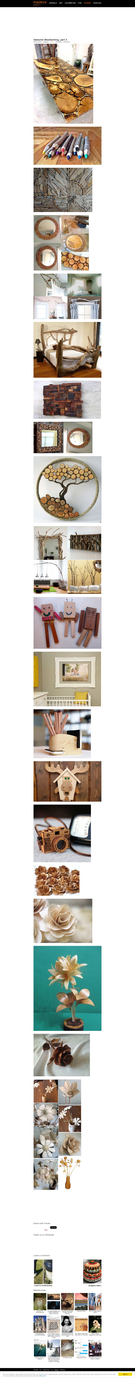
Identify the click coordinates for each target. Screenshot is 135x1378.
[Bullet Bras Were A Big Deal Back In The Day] (67, 1332)
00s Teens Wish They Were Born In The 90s (81, 1334)
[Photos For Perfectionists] (40, 1309)
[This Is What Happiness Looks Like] (95, 1332)
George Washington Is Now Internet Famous (67, 1312)
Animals (53, 3)
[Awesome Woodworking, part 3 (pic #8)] (63, 452)
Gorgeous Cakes (94, 1285)
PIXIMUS (40, 2)
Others (87, 3)
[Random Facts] (81, 1309)
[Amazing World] (67, 1356)
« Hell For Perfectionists (43, 1285)
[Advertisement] (67, 23)
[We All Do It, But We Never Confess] (95, 1356)
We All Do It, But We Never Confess (95, 1358)
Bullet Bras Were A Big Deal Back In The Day (67, 1335)
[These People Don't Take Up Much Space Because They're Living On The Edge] (53, 1356)
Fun (80, 3)
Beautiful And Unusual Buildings (40, 1334)
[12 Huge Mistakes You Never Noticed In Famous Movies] (53, 1309)
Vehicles (97, 3)
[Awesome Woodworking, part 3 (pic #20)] (57, 1189)
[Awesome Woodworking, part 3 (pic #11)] (67, 648)
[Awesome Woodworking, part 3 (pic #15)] (62, 861)
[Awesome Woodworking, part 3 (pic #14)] (67, 801)
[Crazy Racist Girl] (81, 1356)
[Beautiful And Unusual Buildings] (40, 1332)
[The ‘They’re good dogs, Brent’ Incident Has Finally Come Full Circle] (53, 1332)
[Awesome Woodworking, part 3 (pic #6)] (67, 377)
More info (42, 1376)
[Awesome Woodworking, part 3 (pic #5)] (67, 318)
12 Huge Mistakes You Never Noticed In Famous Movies (53, 1312)
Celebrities (70, 3)
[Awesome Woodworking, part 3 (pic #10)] (67, 593)
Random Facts (81, 1311)
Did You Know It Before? (40, 1358)
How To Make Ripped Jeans (95, 1311)
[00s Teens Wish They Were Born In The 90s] (81, 1332)
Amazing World (67, 1357)
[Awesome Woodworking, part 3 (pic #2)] (67, 164)
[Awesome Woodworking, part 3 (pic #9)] (67, 522)
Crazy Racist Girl (81, 1357)
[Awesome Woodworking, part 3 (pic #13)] (62, 757)
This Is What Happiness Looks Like (95, 1334)
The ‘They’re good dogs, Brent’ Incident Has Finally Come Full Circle (54, 1335)
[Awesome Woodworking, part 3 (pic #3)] (63, 211)
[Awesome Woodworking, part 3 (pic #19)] (62, 1076)
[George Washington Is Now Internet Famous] (67, 1309)
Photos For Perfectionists (40, 1311)
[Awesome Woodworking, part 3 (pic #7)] (67, 418)
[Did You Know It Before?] (40, 1356)
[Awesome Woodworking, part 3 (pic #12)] (67, 706)
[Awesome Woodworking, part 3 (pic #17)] (63, 942)
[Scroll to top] (120, 1369)
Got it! (125, 1374)
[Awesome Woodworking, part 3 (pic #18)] (67, 1030)
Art (61, 3)
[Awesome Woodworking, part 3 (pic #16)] (56, 895)
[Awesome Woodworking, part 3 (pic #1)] (63, 123)
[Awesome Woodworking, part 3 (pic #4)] (61, 270)
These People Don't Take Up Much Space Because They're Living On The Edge (54, 1359)
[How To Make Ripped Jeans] (95, 1309)
